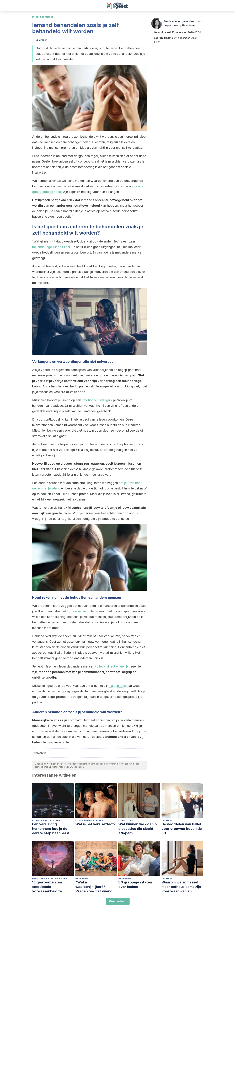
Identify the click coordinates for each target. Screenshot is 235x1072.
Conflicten (125, 820)
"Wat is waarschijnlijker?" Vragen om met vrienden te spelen (96, 886)
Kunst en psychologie (89, 820)
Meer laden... (118, 901)
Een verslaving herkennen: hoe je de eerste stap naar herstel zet (52, 828)
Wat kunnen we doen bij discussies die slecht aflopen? (138, 828)
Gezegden (81, 878)
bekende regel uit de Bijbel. (51, 247)
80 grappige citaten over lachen (135, 884)
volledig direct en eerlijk (112, 666)
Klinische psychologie (46, 820)
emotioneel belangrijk (97, 400)
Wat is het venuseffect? (95, 824)
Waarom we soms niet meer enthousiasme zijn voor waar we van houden (181, 886)
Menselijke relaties (42, 17)
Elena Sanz (188, 25)
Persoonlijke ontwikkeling (49, 878)
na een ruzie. (118, 685)
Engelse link (78, 611)
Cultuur (167, 820)
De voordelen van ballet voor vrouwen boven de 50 (182, 828)
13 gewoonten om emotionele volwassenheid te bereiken (47, 886)
